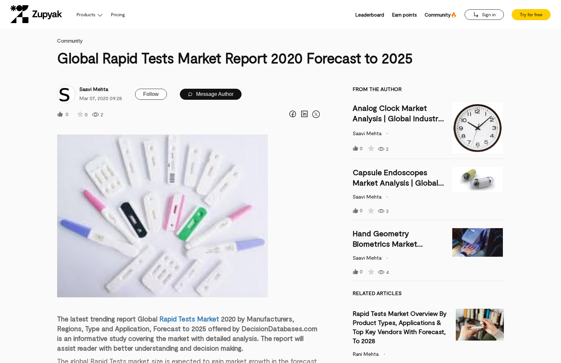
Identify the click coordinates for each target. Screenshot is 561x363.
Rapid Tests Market (189, 319)
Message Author (214, 94)
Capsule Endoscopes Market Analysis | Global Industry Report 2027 (395, 182)
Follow (151, 94)
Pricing (118, 14)
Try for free (531, 14)
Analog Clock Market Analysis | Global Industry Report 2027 (398, 118)
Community (70, 40)
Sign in (488, 14)
